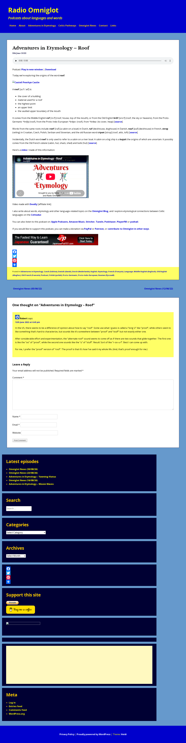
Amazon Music (77, 221)
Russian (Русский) (106, 275)
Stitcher (90, 221)
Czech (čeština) (50, 271)
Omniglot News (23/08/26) (23, 472)
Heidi (124, 734)
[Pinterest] (93, 260)
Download (50, 69)
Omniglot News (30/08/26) (23, 469)
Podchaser (110, 221)
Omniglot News (87, 25)
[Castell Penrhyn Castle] (25, 82)
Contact (103, 25)
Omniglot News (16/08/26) (23, 480)
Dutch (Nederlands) (81, 271)
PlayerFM (122, 221)
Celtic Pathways (67, 25)
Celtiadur (36, 214)
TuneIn (99, 221)
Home (13, 25)
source (118, 121)
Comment (18, 377)
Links (113, 25)
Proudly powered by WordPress (93, 734)
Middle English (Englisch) (145, 271)
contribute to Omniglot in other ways (128, 228)
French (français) (115, 271)
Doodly (33, 204)
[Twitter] (93, 256)
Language (128, 271)
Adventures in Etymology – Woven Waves (31, 484)
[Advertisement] (79, 665)
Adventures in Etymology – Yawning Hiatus (32, 476)
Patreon (99, 228)
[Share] (93, 265)
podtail (134, 221)
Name (16, 416)
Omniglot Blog (100, 211)
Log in (12, 702)
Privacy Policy (67, 734)
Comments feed (18, 709)
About (22, 25)
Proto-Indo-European (87, 275)
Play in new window (32, 69)
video (24, 149)
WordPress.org (17, 713)
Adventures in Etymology (42, 25)
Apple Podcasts (59, 221)
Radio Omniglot (33, 10)
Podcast (44, 275)
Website (16, 432)
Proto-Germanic (70, 275)
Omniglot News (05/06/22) (27, 288)
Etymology (102, 271)
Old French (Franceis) (30, 275)
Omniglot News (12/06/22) (158, 288)
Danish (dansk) (64, 271)
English (94, 271)
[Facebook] (93, 252)
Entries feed (15, 706)
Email (16, 424)
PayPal (88, 228)
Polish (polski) (55, 275)
